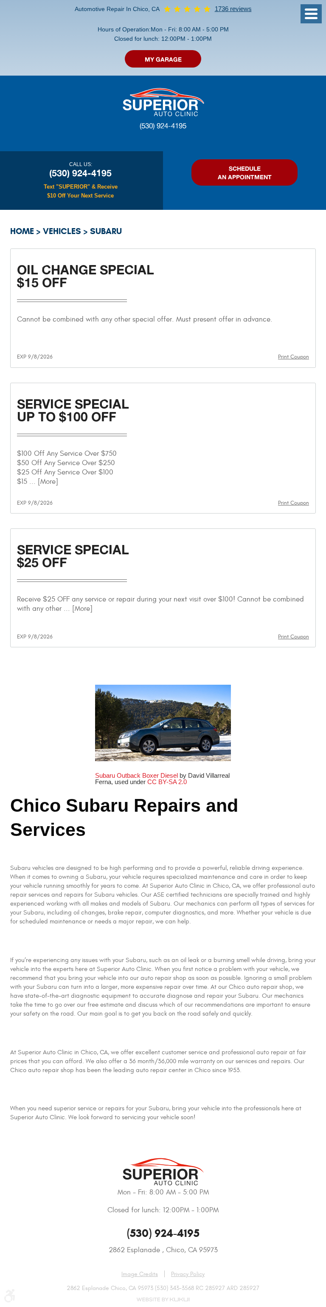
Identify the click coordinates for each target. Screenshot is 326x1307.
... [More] (42, 481)
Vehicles (62, 231)
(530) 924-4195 (163, 126)
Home (22, 231)
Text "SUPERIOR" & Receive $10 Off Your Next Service (81, 191)
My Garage (163, 59)
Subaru (106, 231)
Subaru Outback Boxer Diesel (136, 775)
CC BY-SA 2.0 (167, 781)
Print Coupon (293, 356)
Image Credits (139, 1274)
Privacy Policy (188, 1274)
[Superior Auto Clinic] (163, 101)
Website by (163, 1299)
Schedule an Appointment (245, 173)
